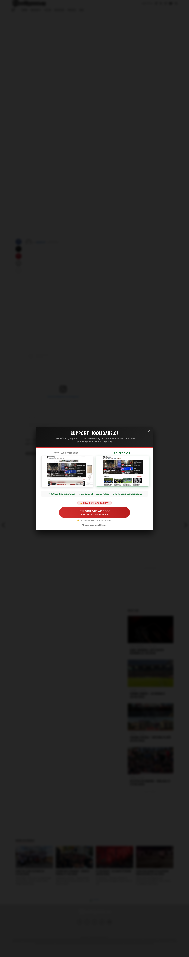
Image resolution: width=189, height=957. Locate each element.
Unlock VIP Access (94, 512)
